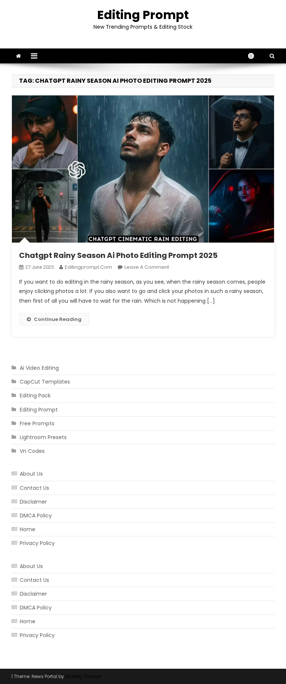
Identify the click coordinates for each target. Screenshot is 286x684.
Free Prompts (37, 423)
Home (27, 529)
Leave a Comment (146, 267)
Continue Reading (58, 319)
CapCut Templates (45, 381)
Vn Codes (32, 451)
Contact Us (34, 488)
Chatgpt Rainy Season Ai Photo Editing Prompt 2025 (118, 255)
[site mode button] (254, 56)
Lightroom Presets (43, 437)
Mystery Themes (83, 676)
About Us (31, 473)
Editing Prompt (143, 14)
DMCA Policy (36, 515)
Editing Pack (35, 395)
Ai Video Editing (39, 368)
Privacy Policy (37, 543)
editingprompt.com (88, 267)
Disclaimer (33, 501)
